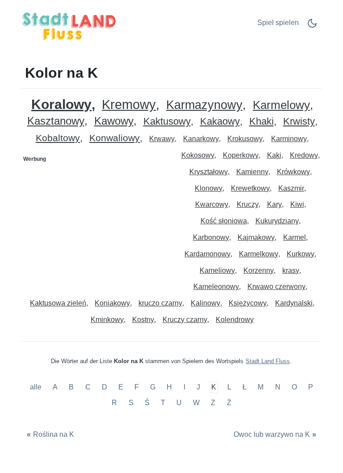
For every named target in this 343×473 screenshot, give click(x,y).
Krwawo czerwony (276, 286)
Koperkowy (241, 155)
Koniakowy (112, 303)
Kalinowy (205, 303)
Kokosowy (197, 155)
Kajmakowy (256, 237)
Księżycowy (248, 303)
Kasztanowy (55, 121)
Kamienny (252, 172)
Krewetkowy (250, 188)
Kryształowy (208, 172)
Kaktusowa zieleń (58, 303)
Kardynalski (294, 303)
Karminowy (289, 138)
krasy (290, 270)
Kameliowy (217, 270)
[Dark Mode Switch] (312, 26)
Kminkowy (107, 319)
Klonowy (208, 188)
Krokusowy (245, 138)
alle (36, 387)
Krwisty (299, 121)
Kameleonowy (216, 286)
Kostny (143, 319)
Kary (274, 204)
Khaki (261, 121)
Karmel (294, 237)
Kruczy (248, 204)
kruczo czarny (160, 303)
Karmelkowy (258, 254)
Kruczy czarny (185, 319)
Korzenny (258, 270)
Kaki (274, 155)
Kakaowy (220, 121)
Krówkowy (293, 172)
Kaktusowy (167, 121)
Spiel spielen (278, 22)
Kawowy (114, 121)
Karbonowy (211, 237)
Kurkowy (300, 254)
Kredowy (304, 155)
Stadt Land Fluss (268, 361)
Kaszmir (291, 188)
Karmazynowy (204, 105)
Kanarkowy (201, 138)
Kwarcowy (211, 204)
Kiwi (297, 204)
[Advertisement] (97, 222)
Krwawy (162, 138)
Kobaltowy (58, 138)
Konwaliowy (114, 138)
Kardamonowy (207, 254)
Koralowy (61, 104)
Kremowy (129, 104)
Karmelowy (281, 105)
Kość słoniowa (224, 221)
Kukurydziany (277, 221)
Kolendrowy (235, 319)
